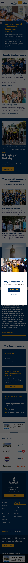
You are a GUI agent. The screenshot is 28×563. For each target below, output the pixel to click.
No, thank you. (14, 294)
